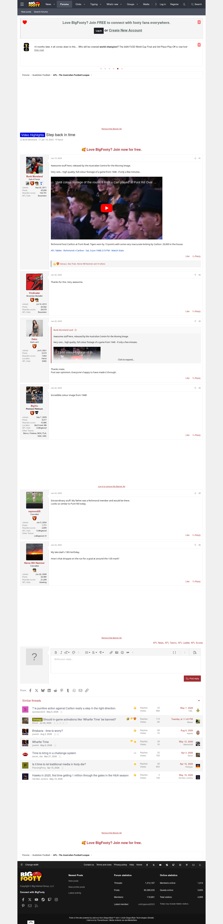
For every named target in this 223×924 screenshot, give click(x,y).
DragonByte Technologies (136, 918)
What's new (112, 4)
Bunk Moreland (30, 139)
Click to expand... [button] (126, 359)
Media (146, 4)
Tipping (94, 4)
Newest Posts (75, 875)
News (48, 4)
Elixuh (35, 722)
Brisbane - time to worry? (47, 731)
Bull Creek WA (40, 425)
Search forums (41, 11)
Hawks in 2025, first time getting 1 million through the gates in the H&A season (80, 775)
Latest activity (74, 892)
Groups (130, 4)
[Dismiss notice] (199, 22)
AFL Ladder (184, 642)
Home (139, 864)
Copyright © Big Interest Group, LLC (37, 885)
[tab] (101, 68)
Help (131, 864)
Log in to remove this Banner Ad (111, 486)
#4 (200, 387)
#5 (200, 493)
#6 (200, 544)
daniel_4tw (37, 756)
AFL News (158, 642)
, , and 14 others (82, 263)
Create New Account (125, 30)
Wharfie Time (40, 742)
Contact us (89, 864)
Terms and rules (104, 864)
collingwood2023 (146, 904)
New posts (26, 11)
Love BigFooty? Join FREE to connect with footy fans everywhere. (116, 22)
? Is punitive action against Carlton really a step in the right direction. (74, 708)
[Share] (195, 158)
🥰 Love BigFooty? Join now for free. (112, 149)
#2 (200, 274)
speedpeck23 (38, 711)
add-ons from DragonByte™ (104, 918)
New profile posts (76, 886)
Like (188, 256)
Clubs (78, 4)
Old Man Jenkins (40, 778)
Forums (64, 4)
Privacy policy (120, 864)
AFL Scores (197, 642)
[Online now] (34, 173)
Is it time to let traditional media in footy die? (59, 764)
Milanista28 (188, 744)
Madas (190, 722)
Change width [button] (32, 864)
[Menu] (22, 4)
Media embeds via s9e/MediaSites (123, 920)
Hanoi (44, 358)
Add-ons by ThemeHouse (97, 920)
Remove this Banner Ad (112, 128)
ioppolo (190, 733)
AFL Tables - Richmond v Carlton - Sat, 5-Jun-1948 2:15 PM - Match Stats (87, 250)
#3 (200, 321)
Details (150, 918)
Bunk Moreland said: (63, 330)
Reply (198, 256)
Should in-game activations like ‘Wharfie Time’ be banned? (79, 719)
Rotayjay (189, 766)
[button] (54, 4)
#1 (200, 158)
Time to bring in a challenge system (54, 753)
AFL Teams (171, 642)
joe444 (35, 733)
